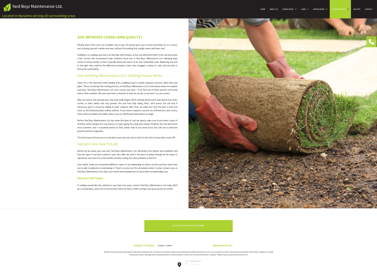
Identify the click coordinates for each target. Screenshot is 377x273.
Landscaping (288, 9)
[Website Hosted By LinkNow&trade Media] (193, 265)
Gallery (356, 9)
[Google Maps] (179, 265)
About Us (274, 9)
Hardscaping (319, 9)
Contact (369, 9)
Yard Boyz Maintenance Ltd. (37, 6)
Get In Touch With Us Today (188, 225)
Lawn (303, 9)
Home (263, 9)
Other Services (339, 9)
